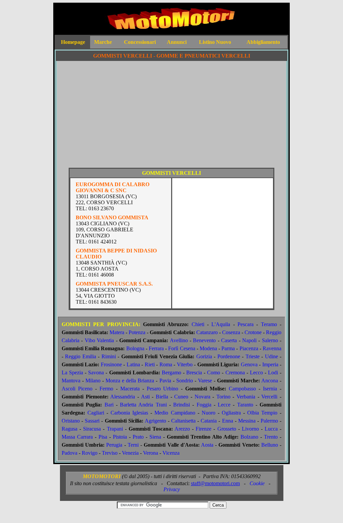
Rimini (108, 356)
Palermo (269, 421)
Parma (228, 348)
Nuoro (208, 413)
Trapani (115, 429)
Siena (155, 437)
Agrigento (155, 421)
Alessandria (122, 396)
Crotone (253, 332)
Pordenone (228, 356)
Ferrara (156, 348)
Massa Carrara (77, 437)
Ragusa (69, 429)
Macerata (130, 388)
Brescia (194, 372)
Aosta (207, 445)
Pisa (102, 437)
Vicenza (171, 453)
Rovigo (89, 453)
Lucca (271, 429)
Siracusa (92, 429)
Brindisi (181, 404)
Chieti (198, 324)
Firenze (203, 429)
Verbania (245, 396)
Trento (271, 437)
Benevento (204, 340)
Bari (109, 404)
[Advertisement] (171, 117)
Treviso (110, 453)
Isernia (270, 388)
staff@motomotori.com (215, 483)
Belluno (269, 445)
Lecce (224, 404)
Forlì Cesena (181, 348)
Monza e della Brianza (130, 380)
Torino (223, 396)
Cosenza (231, 332)
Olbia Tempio (262, 413)
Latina (133, 364)
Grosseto (226, 429)
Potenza (137, 332)
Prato (138, 437)
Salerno (270, 340)
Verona (150, 453)
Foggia (204, 404)
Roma (165, 364)
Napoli (249, 340)
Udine (271, 356)
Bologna (135, 348)
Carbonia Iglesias (129, 413)
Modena (208, 348)
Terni (133, 445)
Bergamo (171, 372)
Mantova (71, 380)
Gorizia (204, 356)
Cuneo (181, 396)
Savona (96, 372)
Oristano (71, 421)
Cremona (235, 372)
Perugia (114, 445)
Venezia (130, 453)
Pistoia (120, 437)
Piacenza (248, 348)
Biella (162, 396)
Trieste (253, 356)
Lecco (256, 372)
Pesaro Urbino (163, 388)
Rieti (150, 364)
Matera (117, 332)
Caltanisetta (183, 421)
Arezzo (182, 429)
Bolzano (249, 437)
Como (213, 372)
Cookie (257, 483)
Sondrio (184, 380)
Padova (69, 453)
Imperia (270, 364)
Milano (92, 380)
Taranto (245, 404)
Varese (205, 380)
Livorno (250, 429)
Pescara (245, 324)
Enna (227, 421)
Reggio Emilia (80, 356)
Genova (249, 364)
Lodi (273, 372)
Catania (209, 421)
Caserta (229, 340)
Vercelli (269, 396)
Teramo (269, 324)
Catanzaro (207, 332)
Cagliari (95, 413)
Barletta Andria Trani (143, 404)
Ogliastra (231, 413)
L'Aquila (220, 324)
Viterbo (185, 364)
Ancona (269, 380)
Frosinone (111, 364)
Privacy (171, 489)
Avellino (179, 340)
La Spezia (72, 372)
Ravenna (272, 348)
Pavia (165, 380)
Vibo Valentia (99, 340)
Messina (247, 421)
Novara (202, 396)
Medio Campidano (174, 413)
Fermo (106, 388)
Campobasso (242, 388)
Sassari (92, 421)
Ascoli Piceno (77, 388)
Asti (145, 396)
